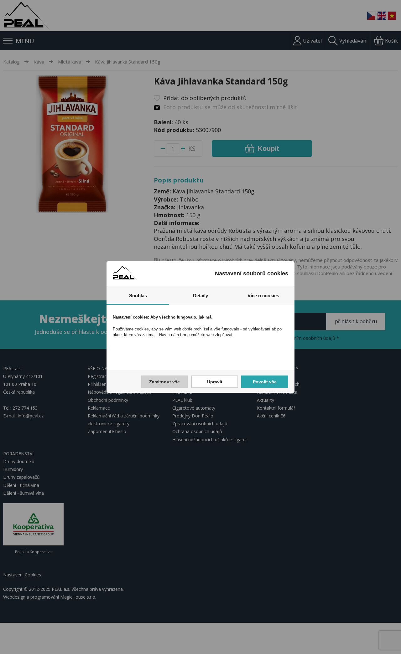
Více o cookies (263, 295)
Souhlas (138, 295)
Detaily (200, 295)
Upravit (214, 381)
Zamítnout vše (164, 381)
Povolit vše (265, 381)
